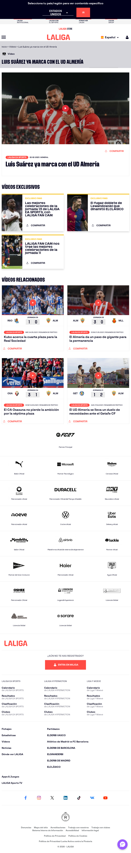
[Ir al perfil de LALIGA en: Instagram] (39, 798)
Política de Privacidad (55, 836)
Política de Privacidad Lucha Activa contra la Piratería (65, 841)
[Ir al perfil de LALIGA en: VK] (92, 798)
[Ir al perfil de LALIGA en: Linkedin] (65, 798)
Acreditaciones (57, 827)
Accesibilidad (72, 830)
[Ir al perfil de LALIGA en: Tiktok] (79, 798)
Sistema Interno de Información (47, 830)
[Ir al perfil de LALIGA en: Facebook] (26, 798)
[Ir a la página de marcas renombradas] (65, 817)
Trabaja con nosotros (78, 827)
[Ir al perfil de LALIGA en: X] (52, 798)
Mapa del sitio (41, 827)
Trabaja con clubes (100, 827)
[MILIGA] (126, 37)
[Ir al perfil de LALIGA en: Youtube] (105, 798)
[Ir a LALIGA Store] (65, 28)
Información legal (90, 830)
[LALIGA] (58, 37)
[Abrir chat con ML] (122, 844)
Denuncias (26, 827)
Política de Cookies (77, 836)
